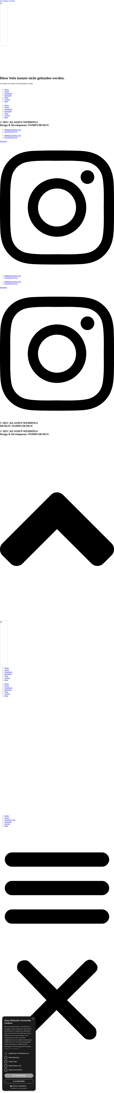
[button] (57, 943)
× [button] (33, 1019)
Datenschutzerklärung (11, 1049)
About (6, 92)
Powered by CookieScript (19, 1088)
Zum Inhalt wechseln (7, 1)
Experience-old (9, 820)
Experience (8, 94)
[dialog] (19, 1053)
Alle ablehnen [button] (19, 1081)
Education (8, 96)
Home (6, 90)
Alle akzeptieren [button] (18, 1076)
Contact (7, 100)
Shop (6, 98)
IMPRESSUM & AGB (12, 130)
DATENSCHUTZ (11, 132)
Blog (6, 102)
